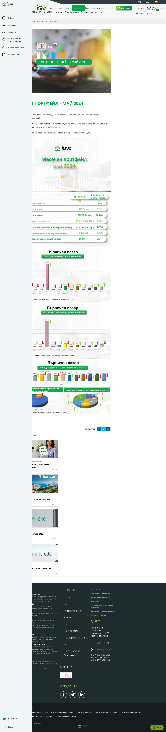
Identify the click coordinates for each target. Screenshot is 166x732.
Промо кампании (37, 461)
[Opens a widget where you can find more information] (157, 728)
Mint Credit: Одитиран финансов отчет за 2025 (34, 569)
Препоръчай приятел (76, 637)
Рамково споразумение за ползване (32, 712)
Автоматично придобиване (14, 40)
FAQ (66, 604)
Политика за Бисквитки (131, 712)
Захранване (125, 8)
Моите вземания (16, 47)
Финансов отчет (73, 610)
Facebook (63, 694)
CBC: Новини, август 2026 (30, 534)
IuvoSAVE (12, 25)
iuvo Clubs (95, 601)
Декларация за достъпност (107, 712)
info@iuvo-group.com (103, 649)
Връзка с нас (71, 631)
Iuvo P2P (12, 32)
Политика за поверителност (103, 611)
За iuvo (68, 617)
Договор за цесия (98, 615)
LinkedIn (81, 694)
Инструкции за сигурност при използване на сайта (53, 716)
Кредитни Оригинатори (101, 593)
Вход (67, 8)
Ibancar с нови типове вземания (34, 499)
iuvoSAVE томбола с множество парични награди (33, 466)
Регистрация (78, 8)
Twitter (72, 694)
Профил (154, 8)
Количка (149, 8)
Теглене (141, 8)
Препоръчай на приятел (101, 597)
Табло (11, 18)
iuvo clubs (69, 644)
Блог (61, 8)
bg (157, 2)
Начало (68, 597)
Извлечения (13, 54)
